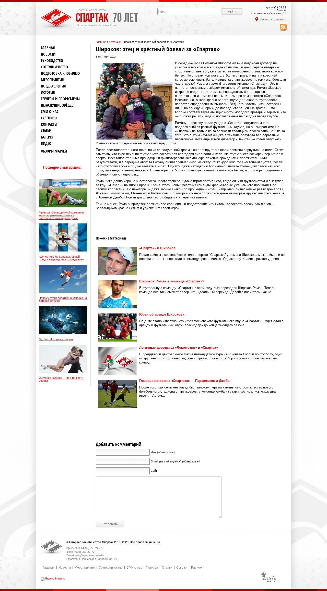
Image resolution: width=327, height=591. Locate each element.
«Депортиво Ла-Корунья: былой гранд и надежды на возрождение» (61, 258)
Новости (48, 54)
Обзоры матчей (54, 151)
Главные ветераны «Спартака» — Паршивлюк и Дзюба (184, 381)
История (48, 92)
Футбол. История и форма (56, 339)
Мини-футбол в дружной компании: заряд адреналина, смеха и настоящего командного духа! (62, 215)
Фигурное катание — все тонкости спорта (61, 379)
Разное (196, 567)
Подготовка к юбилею (60, 73)
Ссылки (181, 567)
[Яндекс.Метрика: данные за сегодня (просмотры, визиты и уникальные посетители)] (53, 579)
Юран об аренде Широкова (161, 314)
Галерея (47, 137)
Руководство (52, 60)
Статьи (114, 41)
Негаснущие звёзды (57, 105)
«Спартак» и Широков (157, 248)
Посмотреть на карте (273, 18)
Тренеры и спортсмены (60, 99)
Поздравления (53, 86)
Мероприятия (52, 80)
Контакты (49, 124)
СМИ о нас (50, 112)
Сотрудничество (54, 67)
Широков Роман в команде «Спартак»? (171, 281)
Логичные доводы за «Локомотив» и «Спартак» (178, 347)
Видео (46, 143)
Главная (101, 41)
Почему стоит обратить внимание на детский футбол (63, 299)
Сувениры (49, 118)
